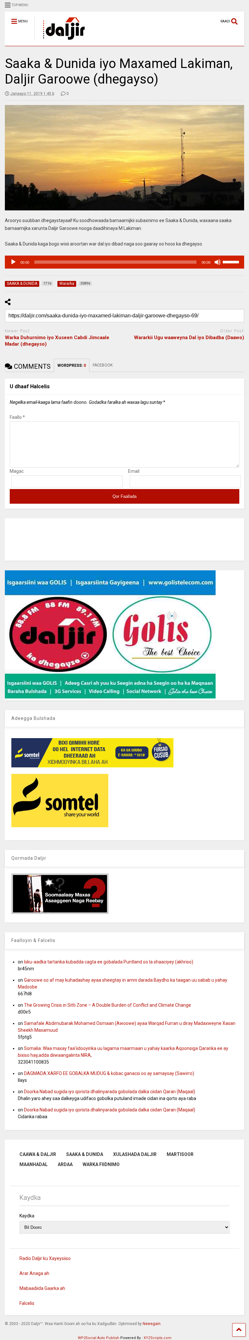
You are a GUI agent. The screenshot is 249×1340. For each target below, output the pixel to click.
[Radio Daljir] (60, 41)
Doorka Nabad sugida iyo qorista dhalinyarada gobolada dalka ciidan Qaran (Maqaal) (109, 1091)
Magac (17, 471)
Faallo (17, 417)
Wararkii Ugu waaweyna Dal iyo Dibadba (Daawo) (189, 337)
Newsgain (151, 1323)
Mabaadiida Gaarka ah (42, 1288)
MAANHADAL (33, 1164)
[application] (124, 262)
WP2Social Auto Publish (98, 1338)
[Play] (13, 262)
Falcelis (26, 1303)
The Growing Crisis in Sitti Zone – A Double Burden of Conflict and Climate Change (107, 1005)
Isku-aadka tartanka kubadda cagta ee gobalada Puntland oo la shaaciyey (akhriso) (108, 961)
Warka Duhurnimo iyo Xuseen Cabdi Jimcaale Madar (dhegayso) (57, 341)
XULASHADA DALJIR (135, 1154)
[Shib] (217, 262)
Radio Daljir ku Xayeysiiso (45, 1258)
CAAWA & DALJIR (37, 1154)
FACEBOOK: (103, 365)
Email (133, 471)
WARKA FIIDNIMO (101, 1164)
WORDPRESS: (71, 365)
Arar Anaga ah (34, 1273)
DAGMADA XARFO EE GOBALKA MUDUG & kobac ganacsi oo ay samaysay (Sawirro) (109, 1073)
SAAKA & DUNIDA (84, 1154)
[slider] (232, 261)
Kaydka (26, 1215)
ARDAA (65, 1164)
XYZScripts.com (158, 1338)
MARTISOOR (180, 1154)
